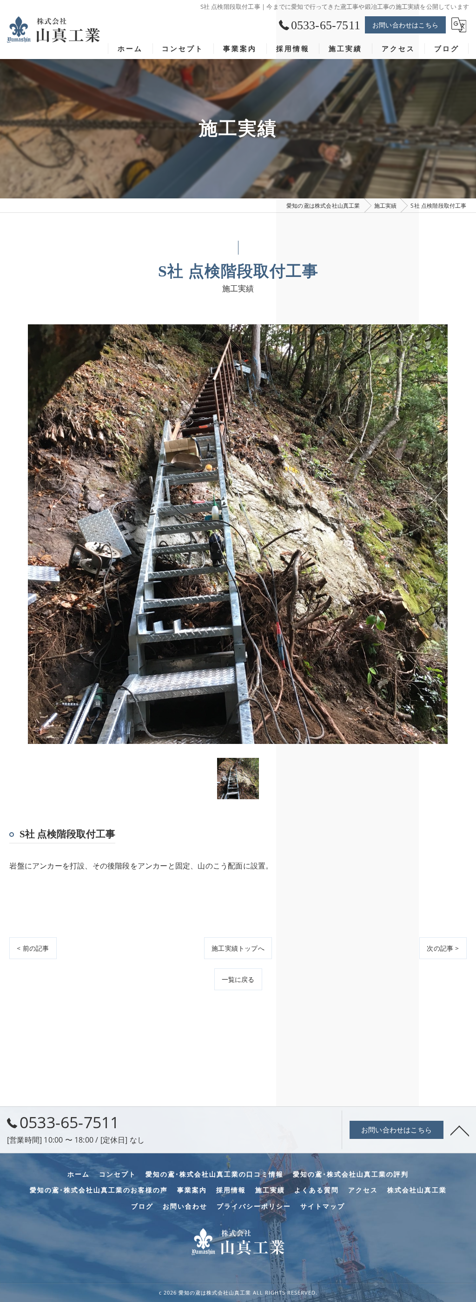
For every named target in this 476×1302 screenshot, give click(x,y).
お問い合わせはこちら (405, 24)
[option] (237, 534)
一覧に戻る (238, 979)
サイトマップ (322, 1206)
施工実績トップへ (238, 948)
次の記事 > (443, 948)
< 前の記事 (33, 948)
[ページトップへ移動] (459, 1130)
